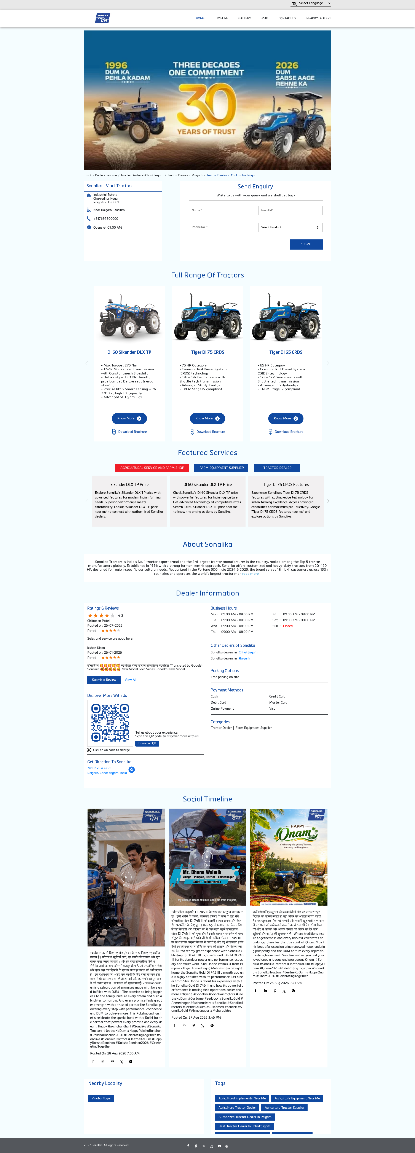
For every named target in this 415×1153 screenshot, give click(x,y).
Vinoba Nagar (101, 1098)
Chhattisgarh (248, 652)
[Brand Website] (226, 1146)
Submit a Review (104, 680)
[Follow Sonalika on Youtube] (219, 1146)
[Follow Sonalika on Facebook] (188, 1146)
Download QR (147, 743)
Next (327, 363)
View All (130, 680)
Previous (87, 363)
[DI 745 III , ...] (207, 858)
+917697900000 (105, 218)
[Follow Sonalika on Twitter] (203, 1146)
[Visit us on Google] (195, 1146)
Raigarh (244, 658)
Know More (125, 418)
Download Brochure (132, 431)
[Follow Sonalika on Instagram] (211, 1146)
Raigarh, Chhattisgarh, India (107, 773)
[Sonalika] (102, 18)
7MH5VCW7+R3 (99, 768)
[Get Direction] (131, 772)
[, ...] (126, 878)
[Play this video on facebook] (126, 879)
